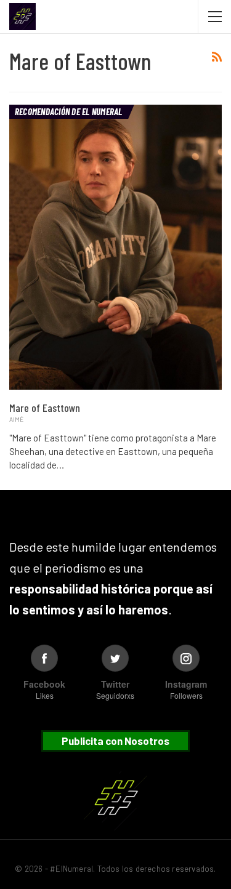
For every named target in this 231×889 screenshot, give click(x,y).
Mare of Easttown (44, 407)
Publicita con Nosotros (115, 740)
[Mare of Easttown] (115, 247)
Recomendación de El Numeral (68, 111)
